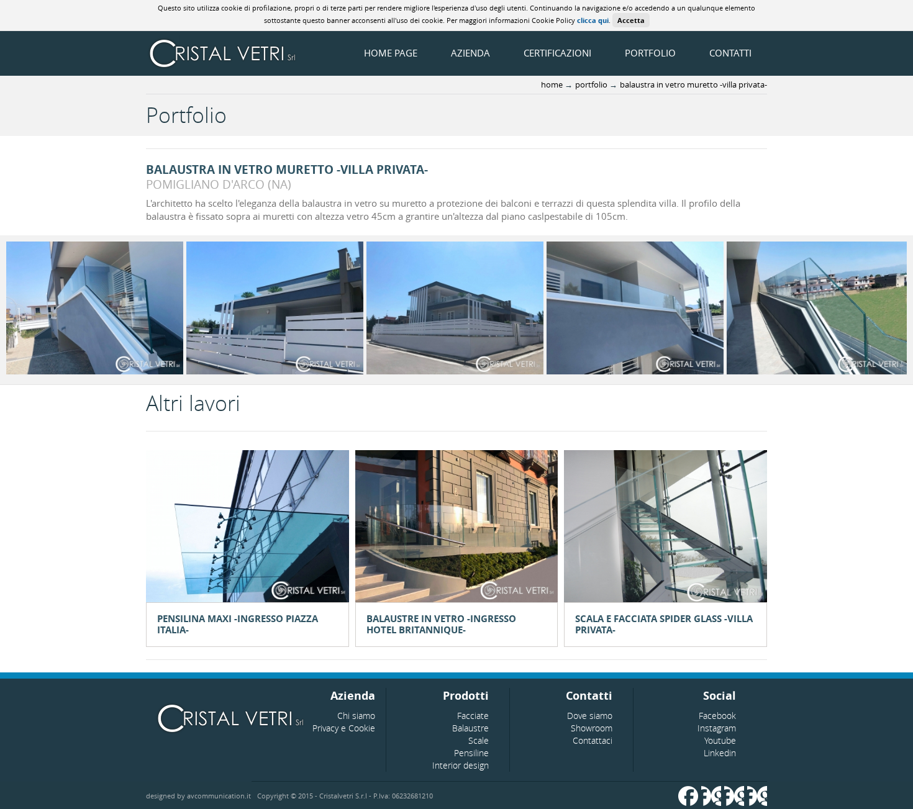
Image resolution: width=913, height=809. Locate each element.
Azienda (470, 53)
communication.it (219, 795)
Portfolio (650, 53)
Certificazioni (557, 53)
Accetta (631, 20)
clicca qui (593, 20)
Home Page (390, 53)
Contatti (730, 53)
